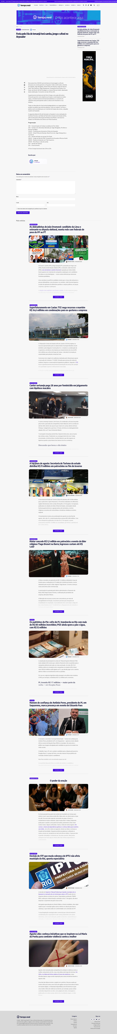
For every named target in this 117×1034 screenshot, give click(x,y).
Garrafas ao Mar (34, 778)
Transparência (52, 5)
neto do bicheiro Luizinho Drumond (51, 270)
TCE (77, 362)
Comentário (19, 179)
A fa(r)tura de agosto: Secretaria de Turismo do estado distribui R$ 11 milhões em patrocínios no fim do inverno (64, 1)
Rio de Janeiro (33, 383)
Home (17, 26)
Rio (46, 5)
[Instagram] (94, 1019)
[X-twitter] (91, 1019)
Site (47, 202)
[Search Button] (94, 5)
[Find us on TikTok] (88, 5)
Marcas (79, 5)
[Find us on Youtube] (91, 5)
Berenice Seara (33, 224)
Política (41, 5)
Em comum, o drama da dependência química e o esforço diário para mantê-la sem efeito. (58, 827)
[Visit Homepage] (24, 5)
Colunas (36, 5)
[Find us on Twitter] (83, 5)
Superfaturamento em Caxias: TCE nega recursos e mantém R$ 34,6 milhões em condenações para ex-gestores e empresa (88, 43)
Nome (17, 196)
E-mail (17, 202)
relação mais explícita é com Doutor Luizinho (52, 290)
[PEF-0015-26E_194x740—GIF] (89, 76)
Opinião (73, 5)
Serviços (61, 5)
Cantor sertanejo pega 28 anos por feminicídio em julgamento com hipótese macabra (19, 1)
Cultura (67, 5)
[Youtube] (96, 1019)
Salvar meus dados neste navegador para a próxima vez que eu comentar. (32, 208)
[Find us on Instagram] (86, 5)
